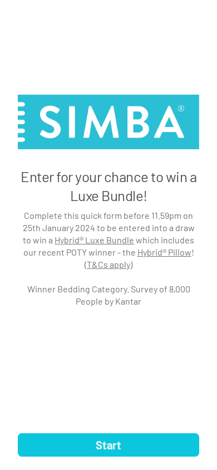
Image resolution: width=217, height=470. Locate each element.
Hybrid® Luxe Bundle (94, 239)
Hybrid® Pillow (164, 252)
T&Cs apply (108, 264)
